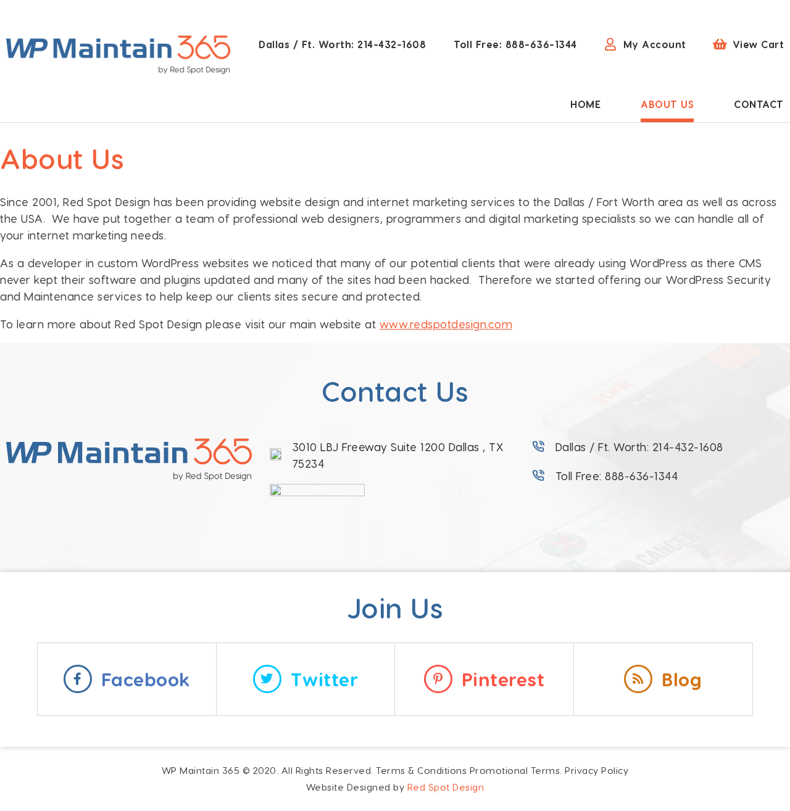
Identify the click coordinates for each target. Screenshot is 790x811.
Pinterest (503, 679)
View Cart (758, 44)
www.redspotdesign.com (446, 323)
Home (585, 104)
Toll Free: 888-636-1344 (616, 475)
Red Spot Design (445, 786)
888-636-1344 (515, 44)
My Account (654, 44)
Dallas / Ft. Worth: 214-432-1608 (639, 446)
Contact (759, 104)
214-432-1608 (342, 44)
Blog (682, 679)
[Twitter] (267, 679)
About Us (667, 104)
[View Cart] (720, 44)
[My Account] (611, 44)
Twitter (325, 679)
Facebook (145, 679)
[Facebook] (78, 679)
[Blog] (638, 679)
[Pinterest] (438, 679)
